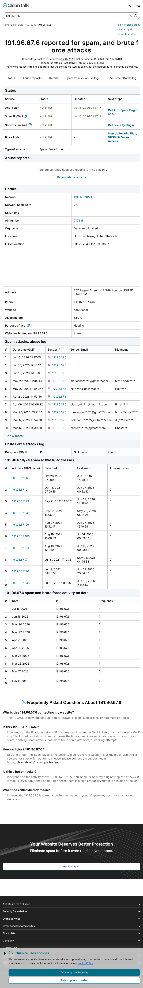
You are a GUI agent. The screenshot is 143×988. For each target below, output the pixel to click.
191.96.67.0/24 (83, 197)
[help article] (26, 116)
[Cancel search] (130, 6)
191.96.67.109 (20, 524)
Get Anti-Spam (71, 866)
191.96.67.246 (21, 583)
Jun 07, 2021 (67, 58)
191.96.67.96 (20, 478)
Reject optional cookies (74, 980)
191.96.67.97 (20, 559)
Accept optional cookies (74, 972)
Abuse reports (32, 78)
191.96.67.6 (59, 357)
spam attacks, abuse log (82, 78)
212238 (79, 220)
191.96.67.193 (20, 501)
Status (10, 78)
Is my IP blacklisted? (128, 24)
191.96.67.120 (20, 571)
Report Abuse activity (71, 177)
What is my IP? (125, 29)
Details (53, 78)
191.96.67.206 (21, 536)
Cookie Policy (85, 963)
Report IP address (127, 34)
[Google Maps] (112, 244)
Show (14, 436)
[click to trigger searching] (135, 16)
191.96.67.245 (21, 513)
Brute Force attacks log (121, 78)
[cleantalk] (16, 5)
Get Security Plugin (121, 125)
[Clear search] (131, 16)
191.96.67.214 (20, 548)
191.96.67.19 (19, 489)
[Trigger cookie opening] (5, 953)
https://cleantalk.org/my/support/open (32, 762)
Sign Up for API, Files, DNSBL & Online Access (122, 137)
